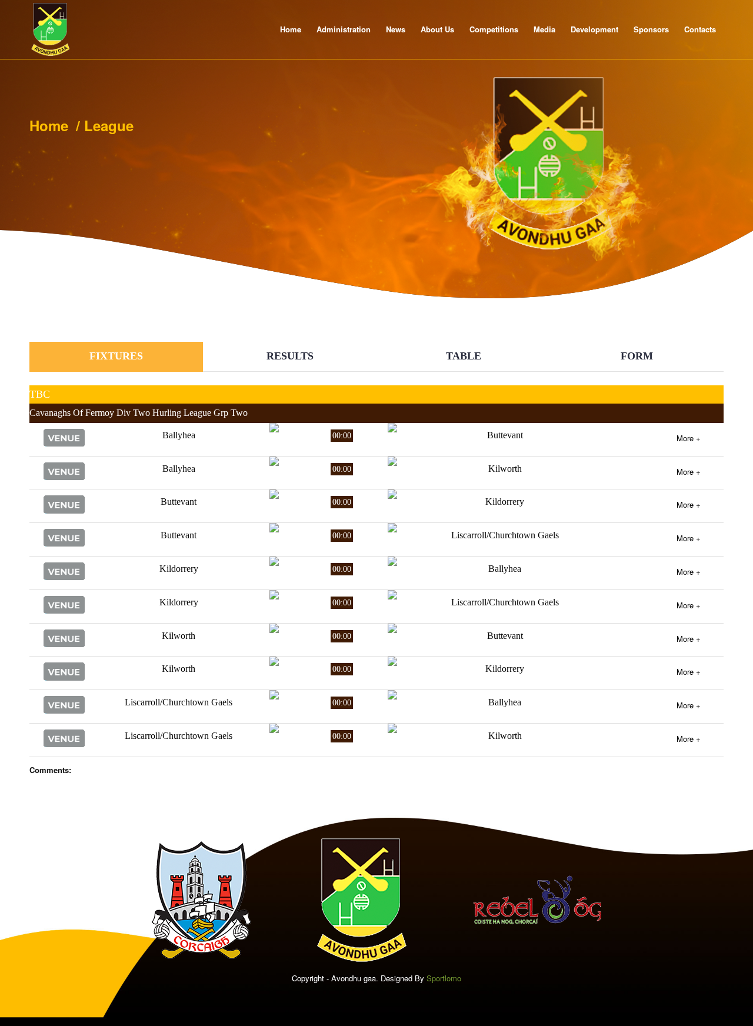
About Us (437, 29)
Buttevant (505, 435)
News (395, 29)
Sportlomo (444, 978)
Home (290, 29)
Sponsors (651, 29)
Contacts (700, 29)
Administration (343, 29)
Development (594, 29)
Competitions (493, 29)
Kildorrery (504, 502)
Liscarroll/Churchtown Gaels (505, 535)
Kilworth (505, 469)
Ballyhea (178, 435)
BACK (695, 334)
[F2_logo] (50, 29)
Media (544, 29)
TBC (39, 394)
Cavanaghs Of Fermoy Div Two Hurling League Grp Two (138, 413)
